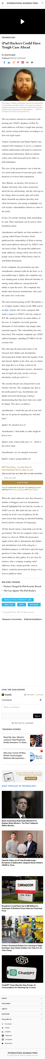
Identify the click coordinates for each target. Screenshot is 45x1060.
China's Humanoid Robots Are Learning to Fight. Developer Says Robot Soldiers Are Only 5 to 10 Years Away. (22, 948)
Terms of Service (18, 489)
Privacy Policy (33, 489)
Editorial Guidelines (33, 619)
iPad (6, 309)
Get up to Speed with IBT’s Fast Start (29, 773)
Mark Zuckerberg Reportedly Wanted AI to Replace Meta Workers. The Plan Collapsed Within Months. (20, 823)
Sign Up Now (31, 778)
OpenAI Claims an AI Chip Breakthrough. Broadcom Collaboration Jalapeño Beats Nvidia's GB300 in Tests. (22, 862)
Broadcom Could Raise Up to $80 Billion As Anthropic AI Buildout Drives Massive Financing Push (22, 908)
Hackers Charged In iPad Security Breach (22, 587)
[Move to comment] (32, 62)
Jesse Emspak (9, 55)
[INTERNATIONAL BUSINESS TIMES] (22, 3)
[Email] (27, 62)
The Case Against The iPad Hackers (20, 591)
